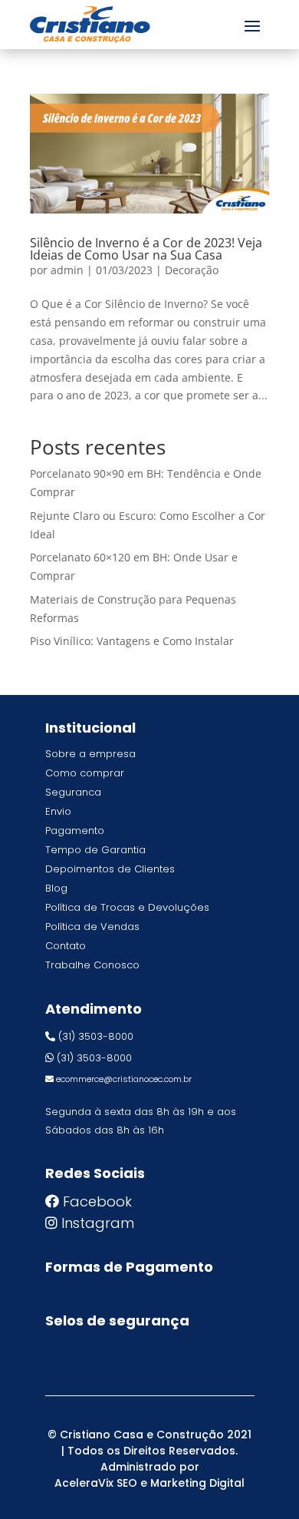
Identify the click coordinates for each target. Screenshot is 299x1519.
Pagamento (74, 830)
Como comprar (84, 773)
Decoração (192, 270)
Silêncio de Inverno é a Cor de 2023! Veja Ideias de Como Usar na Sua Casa (146, 248)
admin (67, 270)
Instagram (97, 1223)
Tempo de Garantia (95, 849)
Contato (65, 945)
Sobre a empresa (90, 753)
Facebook (97, 1201)
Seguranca (73, 792)
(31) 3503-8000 (95, 1036)
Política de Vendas (92, 926)
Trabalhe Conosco (92, 965)
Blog (56, 888)
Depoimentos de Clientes (110, 869)
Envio (58, 811)
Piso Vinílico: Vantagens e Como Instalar (132, 641)
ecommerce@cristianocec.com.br (124, 1079)
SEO (127, 1483)
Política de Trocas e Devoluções (127, 907)
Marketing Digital (197, 1483)
